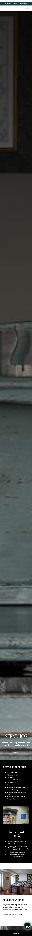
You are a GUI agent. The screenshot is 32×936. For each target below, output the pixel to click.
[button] (27, 7)
